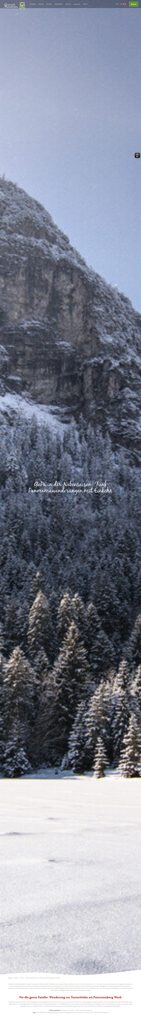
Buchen (133, 4)
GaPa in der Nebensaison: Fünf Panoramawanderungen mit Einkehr (43, 978)
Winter (22, 978)
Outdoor (16, 978)
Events (85, 4)
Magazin (76, 4)
